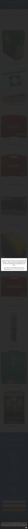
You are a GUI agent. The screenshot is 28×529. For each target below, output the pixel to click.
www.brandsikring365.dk (17, 269)
